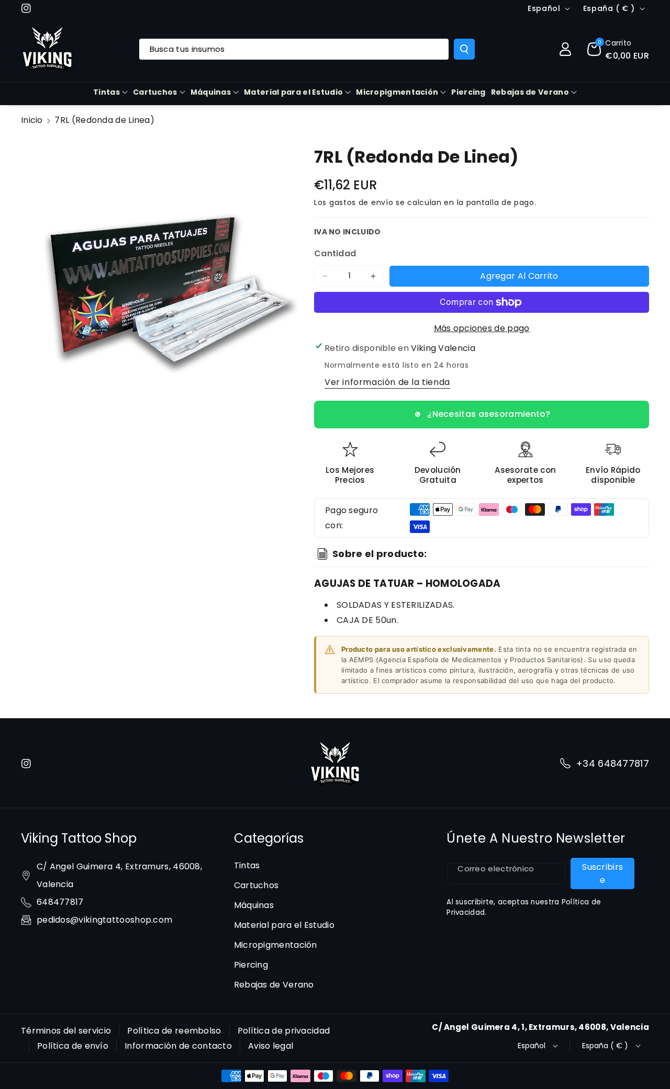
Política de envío (72, 1046)
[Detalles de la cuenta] (565, 49)
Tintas (106, 92)
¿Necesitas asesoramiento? (489, 414)
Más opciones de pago (482, 328)
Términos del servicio (66, 1031)
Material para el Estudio (293, 92)
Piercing (251, 965)
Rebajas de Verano (530, 92)
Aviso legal (270, 1046)
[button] (618, 49)
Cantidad (335, 253)
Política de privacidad (284, 1031)
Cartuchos (155, 92)
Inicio (32, 120)
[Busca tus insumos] (464, 49)
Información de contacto (178, 1046)
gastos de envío (361, 202)
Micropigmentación (397, 92)
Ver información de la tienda (387, 382)
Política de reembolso (174, 1031)
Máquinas (211, 92)
